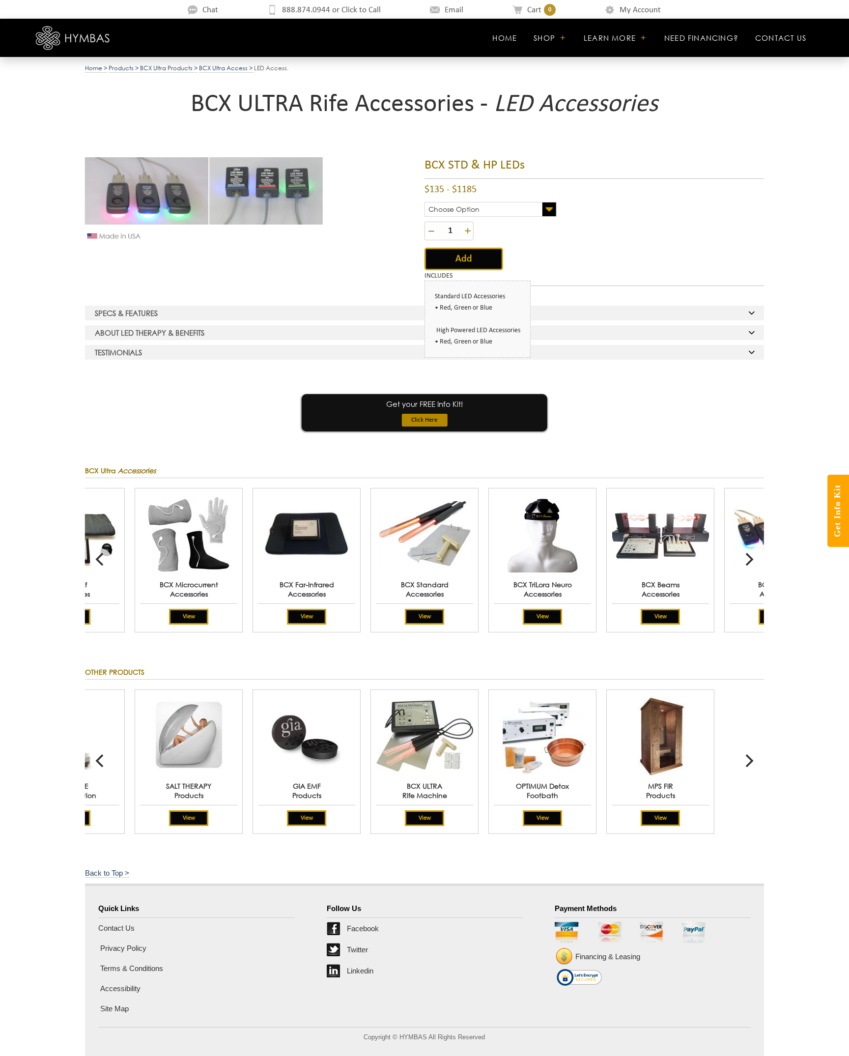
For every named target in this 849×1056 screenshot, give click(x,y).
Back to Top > (107, 873)
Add (463, 259)
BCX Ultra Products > (169, 68)
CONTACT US (780, 38)
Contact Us (116, 928)
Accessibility (119, 988)
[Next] (748, 559)
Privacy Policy (122, 948)
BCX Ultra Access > (226, 68)
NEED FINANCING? (701, 38)
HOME (504, 38)
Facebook (363, 928)
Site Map (113, 1008)
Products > (124, 68)
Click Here (424, 420)
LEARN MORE (610, 38)
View (425, 616)
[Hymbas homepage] (73, 38)
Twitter (357, 949)
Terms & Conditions (130, 968)
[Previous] (101, 559)
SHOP (544, 38)
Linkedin (360, 971)
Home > (96, 68)
